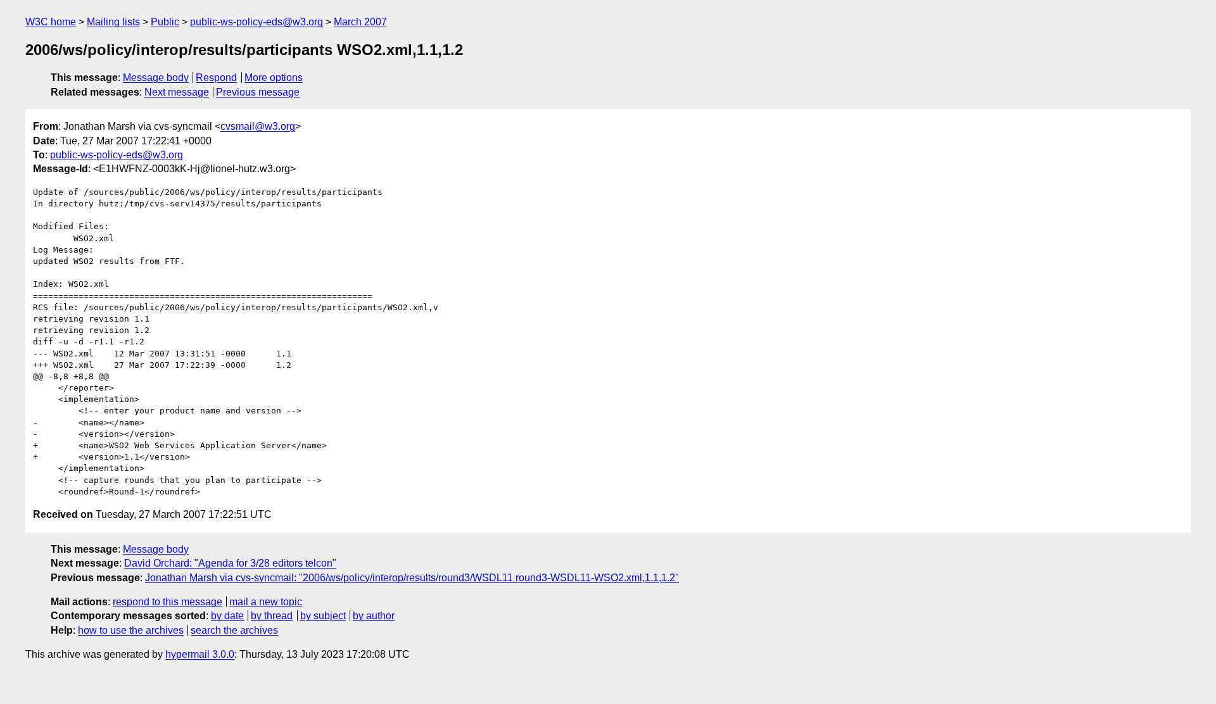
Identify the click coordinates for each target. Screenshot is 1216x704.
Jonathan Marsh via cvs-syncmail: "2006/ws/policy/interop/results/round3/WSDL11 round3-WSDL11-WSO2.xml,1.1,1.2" (412, 577)
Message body (156, 77)
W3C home (50, 21)
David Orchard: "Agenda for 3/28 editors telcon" (230, 563)
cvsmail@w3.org (257, 126)
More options (273, 77)
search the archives (234, 630)
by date (227, 615)
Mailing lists (113, 21)
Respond (216, 77)
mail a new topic (265, 601)
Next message (176, 92)
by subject (323, 615)
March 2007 (360, 21)
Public (165, 21)
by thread (272, 615)
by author (374, 615)
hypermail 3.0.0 (199, 654)
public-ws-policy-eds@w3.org (256, 21)
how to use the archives (131, 630)
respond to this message (167, 601)
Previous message (258, 92)
